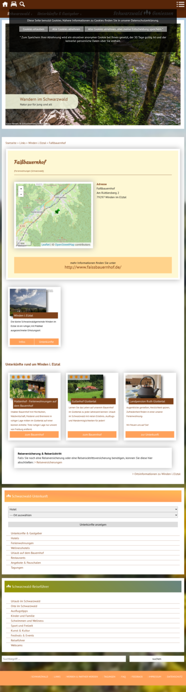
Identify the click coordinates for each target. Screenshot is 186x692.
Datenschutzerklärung (144, 20)
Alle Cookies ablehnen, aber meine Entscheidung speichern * (125, 29)
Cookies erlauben (33, 29)
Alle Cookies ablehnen (66, 29)
